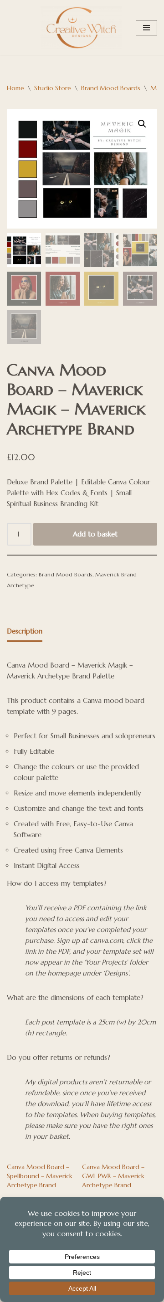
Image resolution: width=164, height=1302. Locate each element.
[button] (142, 124)
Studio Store (52, 88)
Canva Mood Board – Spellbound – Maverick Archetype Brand (39, 1176)
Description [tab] (24, 631)
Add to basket (95, 534)
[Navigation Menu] (146, 27)
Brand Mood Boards (110, 88)
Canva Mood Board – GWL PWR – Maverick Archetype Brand (113, 1176)
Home (15, 88)
